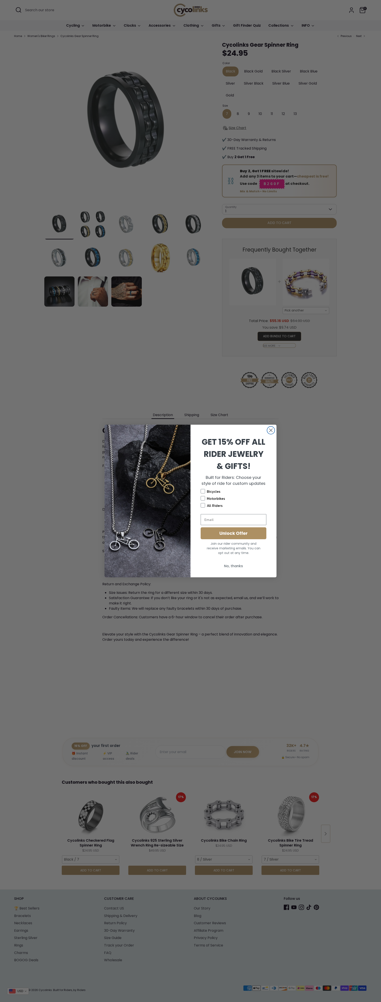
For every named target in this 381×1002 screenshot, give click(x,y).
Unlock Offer (233, 533)
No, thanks (233, 566)
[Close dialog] (271, 430)
